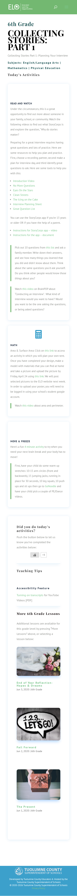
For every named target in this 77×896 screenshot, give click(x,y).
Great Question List (24, 208)
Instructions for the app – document (33, 235)
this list (50, 247)
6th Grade (21, 23)
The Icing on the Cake (25, 199)
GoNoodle (50, 486)
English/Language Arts (41, 62)
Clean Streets (20, 195)
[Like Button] (34, 555)
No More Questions (24, 185)
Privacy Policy (38, 888)
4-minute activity (34, 446)
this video (27, 289)
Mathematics (18, 68)
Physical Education (46, 68)
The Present (26, 806)
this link (49, 350)
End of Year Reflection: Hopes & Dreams (35, 684)
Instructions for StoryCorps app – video (35, 230)
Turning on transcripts (30, 595)
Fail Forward (27, 747)
